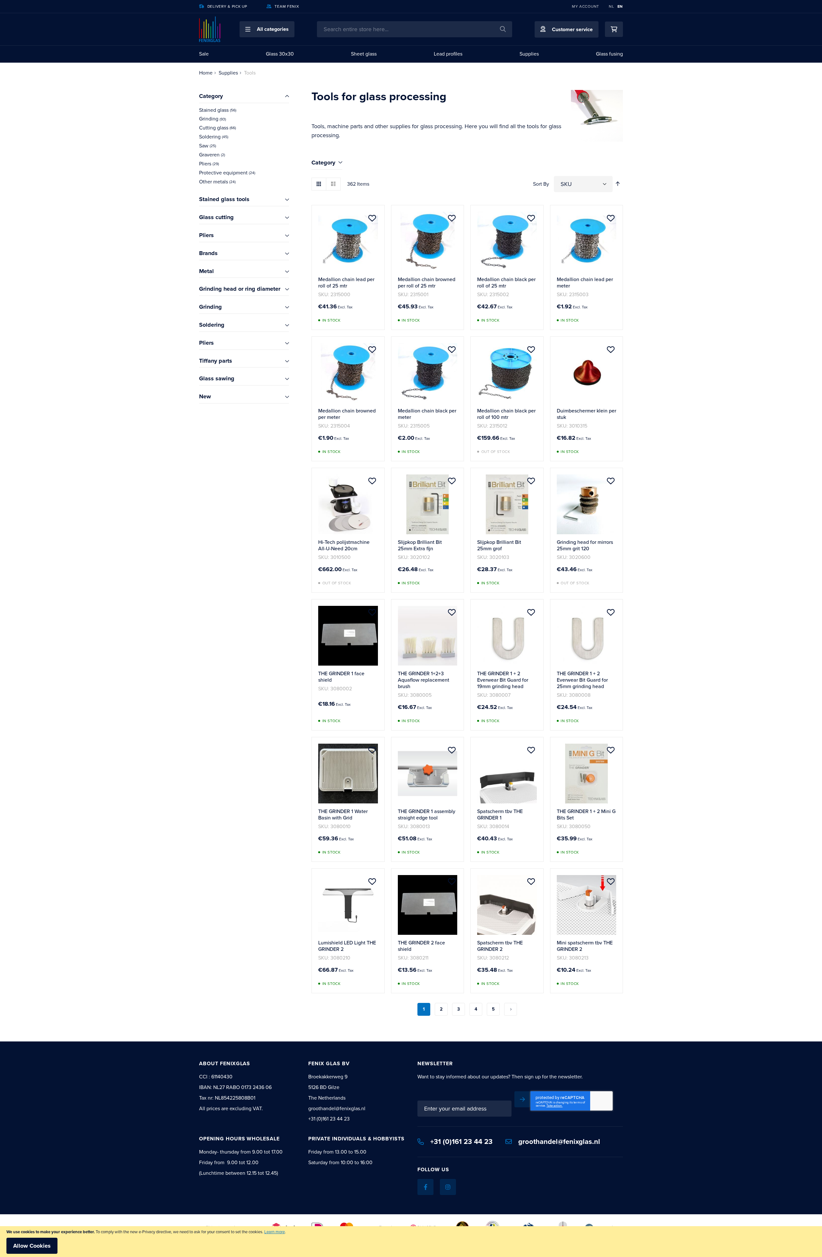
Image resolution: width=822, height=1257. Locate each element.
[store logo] (209, 29)
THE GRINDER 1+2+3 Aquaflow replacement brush (423, 680)
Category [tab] (323, 162)
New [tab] (205, 396)
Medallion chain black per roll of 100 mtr (506, 414)
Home (206, 72)
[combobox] (414, 29)
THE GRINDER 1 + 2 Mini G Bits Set (586, 814)
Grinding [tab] (210, 307)
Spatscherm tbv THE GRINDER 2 (500, 946)
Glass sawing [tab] (216, 378)
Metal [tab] (206, 271)
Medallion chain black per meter (427, 414)
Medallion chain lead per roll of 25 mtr (346, 282)
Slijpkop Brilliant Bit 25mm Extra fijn (420, 545)
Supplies (228, 72)
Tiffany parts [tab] (215, 361)
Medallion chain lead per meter (585, 282)
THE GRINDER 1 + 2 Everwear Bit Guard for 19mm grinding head (502, 680)
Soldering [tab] (211, 325)
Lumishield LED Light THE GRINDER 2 (347, 946)
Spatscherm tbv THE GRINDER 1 (500, 814)
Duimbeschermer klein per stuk (586, 414)
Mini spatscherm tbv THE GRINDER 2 (585, 946)
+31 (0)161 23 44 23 (461, 1141)
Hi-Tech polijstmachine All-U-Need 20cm (344, 545)
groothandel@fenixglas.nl (559, 1141)
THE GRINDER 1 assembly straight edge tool (426, 814)
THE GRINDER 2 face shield (421, 946)
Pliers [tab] (206, 235)
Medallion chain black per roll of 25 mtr (506, 282)
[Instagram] (448, 1187)
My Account (585, 6)
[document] (411, 1241)
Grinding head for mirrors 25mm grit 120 (585, 545)
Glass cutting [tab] (216, 217)
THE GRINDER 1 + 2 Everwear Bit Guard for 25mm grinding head (582, 680)
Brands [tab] (208, 253)
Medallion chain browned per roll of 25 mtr (426, 282)
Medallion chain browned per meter (347, 414)
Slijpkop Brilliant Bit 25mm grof (499, 545)
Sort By (541, 184)
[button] (267, 29)
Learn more (274, 1232)
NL (611, 6)
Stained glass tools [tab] (224, 199)
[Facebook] (425, 1187)
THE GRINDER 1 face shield (341, 677)
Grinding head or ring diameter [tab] (239, 289)
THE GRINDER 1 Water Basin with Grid (343, 814)
